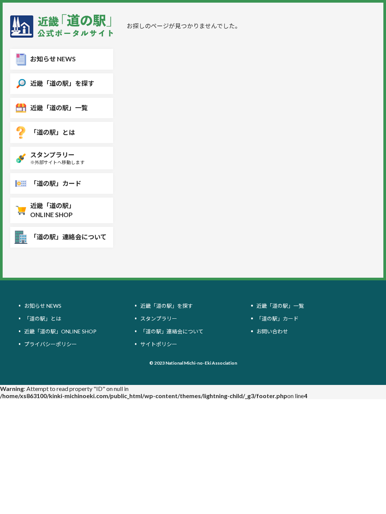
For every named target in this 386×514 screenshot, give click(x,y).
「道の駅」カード (277, 318)
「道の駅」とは (42, 318)
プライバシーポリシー (50, 344)
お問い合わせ (272, 331)
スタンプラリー (158, 318)
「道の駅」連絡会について (172, 331)
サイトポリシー (158, 344)
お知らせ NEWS (42, 306)
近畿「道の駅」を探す (166, 306)
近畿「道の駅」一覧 (280, 306)
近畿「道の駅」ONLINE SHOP (60, 331)
